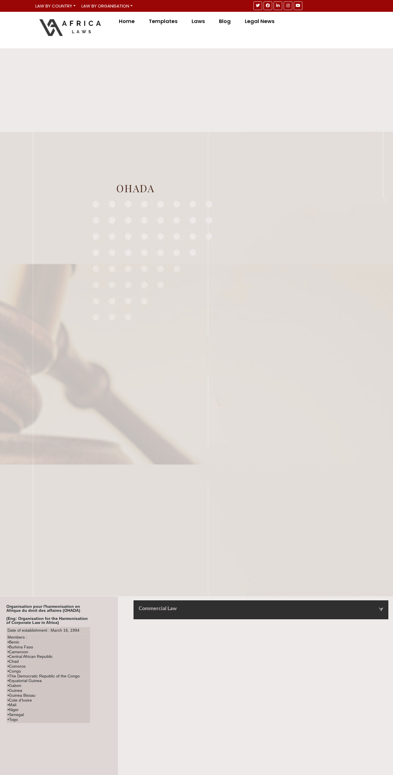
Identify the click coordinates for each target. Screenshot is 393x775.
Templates (163, 21)
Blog (225, 21)
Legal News (259, 21)
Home (127, 21)
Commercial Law (158, 608)
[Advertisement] (196, 88)
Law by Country (53, 6)
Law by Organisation (105, 6)
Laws (198, 21)
